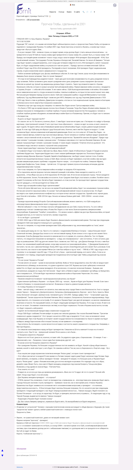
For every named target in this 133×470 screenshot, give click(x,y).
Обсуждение (21, 449)
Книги (69, 12)
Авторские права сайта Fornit (67, 467)
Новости (52, 12)
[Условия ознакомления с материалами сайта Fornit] (114, 6)
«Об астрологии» (33, 20)
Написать (20, 467)
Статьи (61, 12)
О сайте (77, 12)
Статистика (84, 467)
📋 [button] (50, 16)
